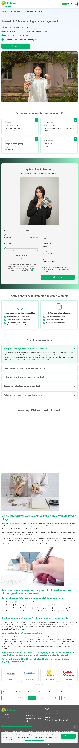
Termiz (63, 692)
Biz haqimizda (30, 715)
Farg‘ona (43, 698)
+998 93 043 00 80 (51, 714)
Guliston (21, 698)
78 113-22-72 (30, 270)
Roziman (68, 736)
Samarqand (7, 698)
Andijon (55, 698)
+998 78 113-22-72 (10, 131)
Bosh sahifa (5, 11)
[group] (10, 675)
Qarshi (65, 698)
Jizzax (32, 698)
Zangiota (52, 692)
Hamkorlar (28, 709)
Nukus (41, 692)
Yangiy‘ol (19, 692)
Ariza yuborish (16, 46)
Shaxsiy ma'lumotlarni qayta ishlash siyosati (16, 726)
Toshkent (6, 692)
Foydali (27, 712)
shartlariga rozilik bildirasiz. (34, 740)
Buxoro (30, 692)
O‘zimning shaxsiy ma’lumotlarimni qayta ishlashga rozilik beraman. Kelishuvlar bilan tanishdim (57, 269)
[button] (36, 684)
